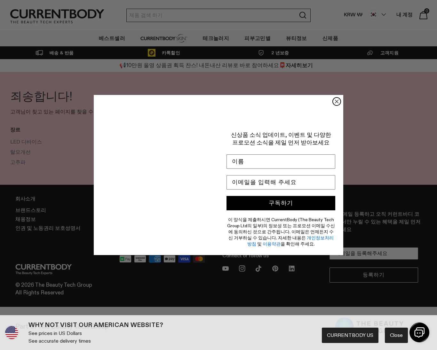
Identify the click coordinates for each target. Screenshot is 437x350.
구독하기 (281, 202)
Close (396, 335)
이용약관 (272, 244)
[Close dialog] (337, 101)
